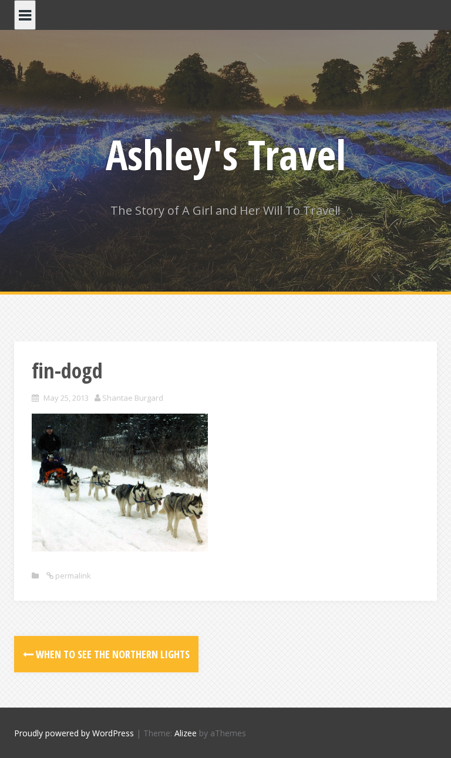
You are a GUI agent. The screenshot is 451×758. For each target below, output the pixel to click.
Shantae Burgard (132, 397)
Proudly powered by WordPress (74, 733)
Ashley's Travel (226, 154)
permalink (72, 575)
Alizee (185, 733)
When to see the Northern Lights (111, 654)
